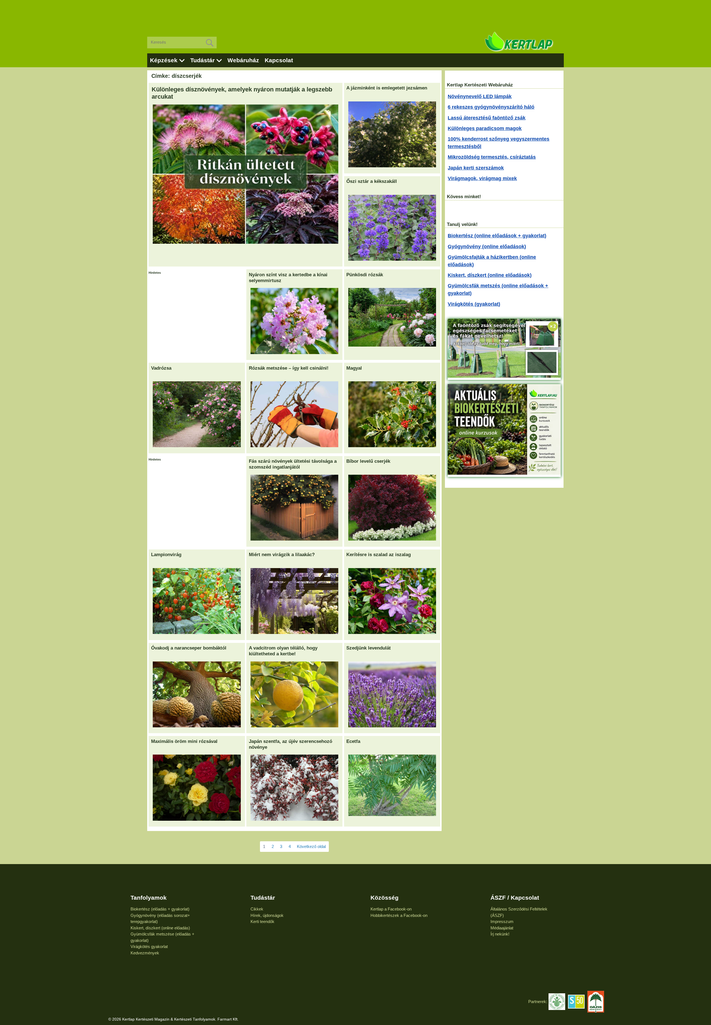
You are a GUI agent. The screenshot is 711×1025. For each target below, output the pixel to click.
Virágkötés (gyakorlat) (474, 304)
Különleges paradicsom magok (485, 128)
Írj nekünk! (499, 934)
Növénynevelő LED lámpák (480, 96)
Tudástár (202, 60)
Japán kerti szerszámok (476, 168)
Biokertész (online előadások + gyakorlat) (497, 235)
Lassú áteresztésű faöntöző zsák (486, 118)
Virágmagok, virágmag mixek (482, 178)
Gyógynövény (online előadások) (487, 246)
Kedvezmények (145, 953)
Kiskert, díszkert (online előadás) (160, 928)
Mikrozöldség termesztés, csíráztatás (492, 157)
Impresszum (502, 921)
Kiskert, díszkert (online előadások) (490, 275)
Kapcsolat (279, 60)
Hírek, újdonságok (267, 915)
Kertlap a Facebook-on (391, 909)
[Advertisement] (355, 13)
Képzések (163, 60)
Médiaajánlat (501, 928)
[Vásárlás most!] (504, 376)
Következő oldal (311, 846)
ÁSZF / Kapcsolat (514, 897)
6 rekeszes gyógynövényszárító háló (491, 107)
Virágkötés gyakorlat (149, 946)
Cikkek (257, 909)
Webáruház (243, 60)
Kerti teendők (262, 921)
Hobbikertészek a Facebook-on (398, 915)
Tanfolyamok (149, 897)
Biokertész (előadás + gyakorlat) (160, 909)
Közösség (384, 897)
